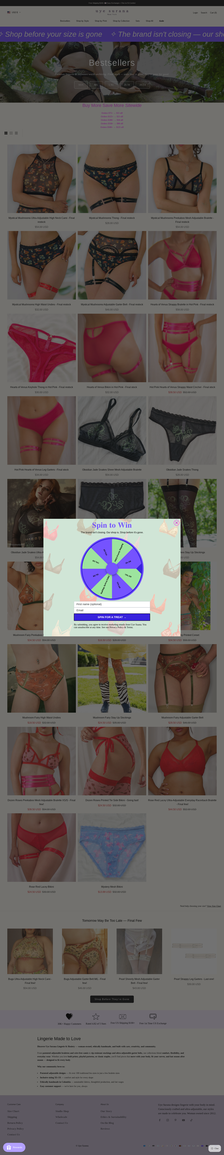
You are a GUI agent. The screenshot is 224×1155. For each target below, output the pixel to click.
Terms (130, 627)
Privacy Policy (117, 627)
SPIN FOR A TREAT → (112, 617)
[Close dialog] (176, 522)
